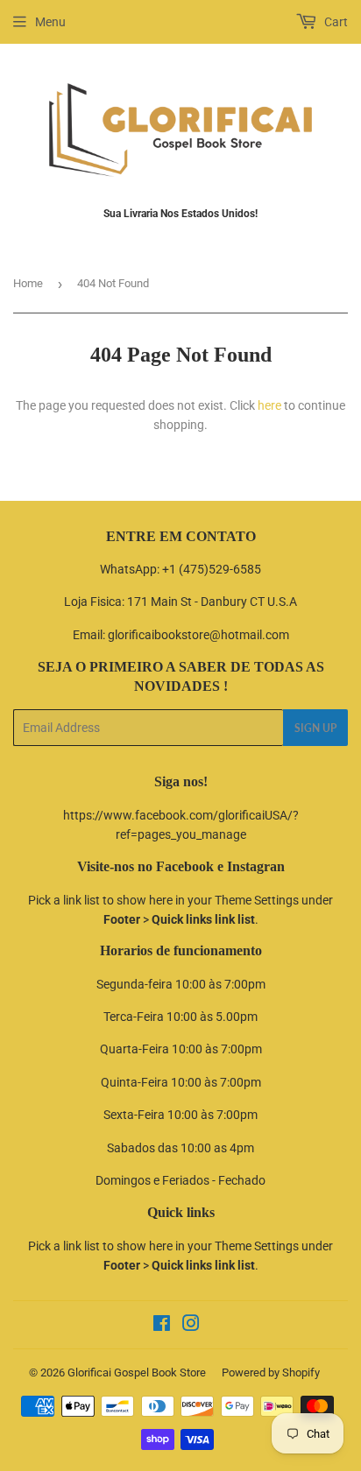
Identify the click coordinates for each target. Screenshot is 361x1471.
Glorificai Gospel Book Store (136, 1372)
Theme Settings (257, 900)
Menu (50, 22)
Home (28, 283)
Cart (335, 22)
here (269, 405)
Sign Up (315, 728)
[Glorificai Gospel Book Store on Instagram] (191, 1326)
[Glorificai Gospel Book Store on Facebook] (161, 1326)
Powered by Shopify (271, 1372)
